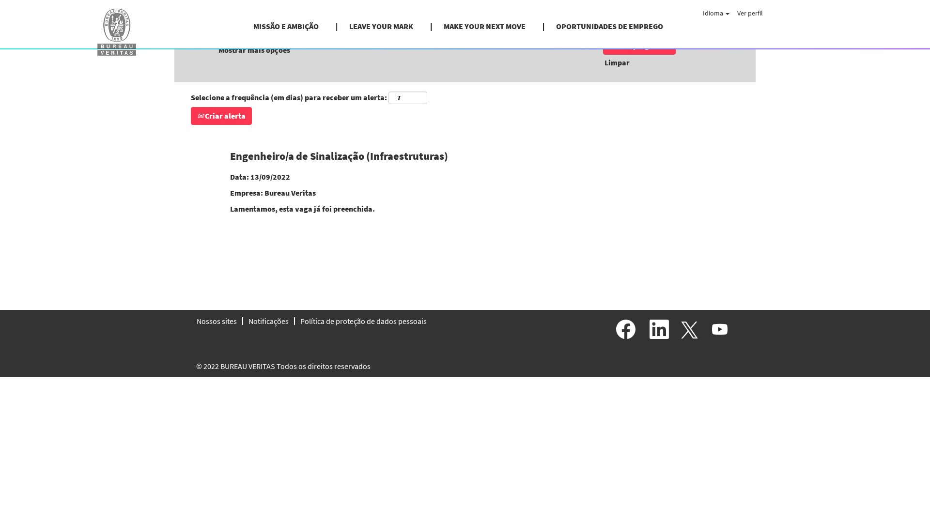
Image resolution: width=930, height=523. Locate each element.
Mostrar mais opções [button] (254, 50)
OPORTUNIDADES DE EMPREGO (609, 26)
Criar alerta (224, 116)
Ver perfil (750, 13)
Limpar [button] (617, 62)
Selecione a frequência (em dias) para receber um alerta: (289, 97)
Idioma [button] (714, 13)
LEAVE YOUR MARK (381, 26)
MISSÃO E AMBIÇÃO (286, 26)
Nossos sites (217, 321)
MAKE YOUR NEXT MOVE (485, 26)
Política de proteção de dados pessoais (363, 321)
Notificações (268, 321)
